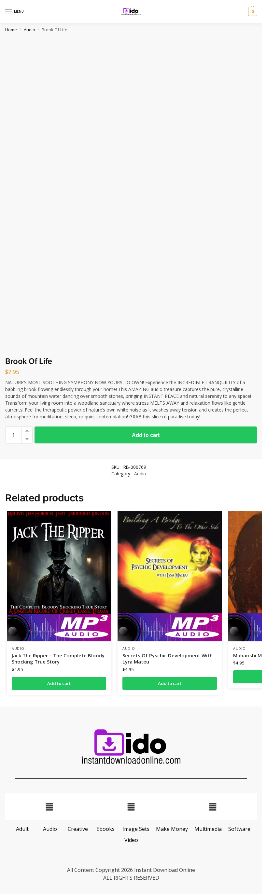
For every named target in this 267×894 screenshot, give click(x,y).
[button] (251, 11)
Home (11, 30)
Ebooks (105, 828)
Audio (29, 30)
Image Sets (135, 828)
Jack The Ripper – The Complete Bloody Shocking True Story (58, 658)
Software (239, 828)
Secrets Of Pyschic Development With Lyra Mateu (167, 658)
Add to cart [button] (59, 683)
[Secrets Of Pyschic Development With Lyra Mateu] (170, 576)
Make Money (172, 828)
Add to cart (146, 435)
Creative (78, 828)
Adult (22, 828)
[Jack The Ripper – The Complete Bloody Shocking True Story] (59, 576)
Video (131, 840)
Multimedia (208, 828)
